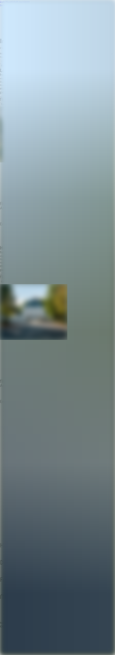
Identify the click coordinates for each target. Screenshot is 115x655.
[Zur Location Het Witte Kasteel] (57, 331)
